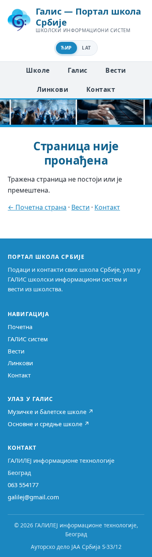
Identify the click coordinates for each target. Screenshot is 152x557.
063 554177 (23, 485)
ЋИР (66, 48)
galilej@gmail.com (33, 497)
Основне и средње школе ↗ (49, 424)
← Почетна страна (37, 207)
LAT (86, 48)
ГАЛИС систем (28, 339)
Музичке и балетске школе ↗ (51, 411)
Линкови (52, 89)
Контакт (100, 89)
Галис (77, 70)
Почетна (20, 327)
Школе (37, 70)
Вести (115, 70)
